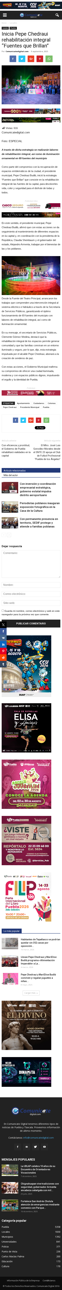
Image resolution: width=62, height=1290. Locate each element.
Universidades (9, 1241)
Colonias (52, 403)
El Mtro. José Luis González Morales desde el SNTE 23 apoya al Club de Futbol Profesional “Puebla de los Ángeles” (46, 452)
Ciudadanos (38, 403)
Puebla (13, 28)
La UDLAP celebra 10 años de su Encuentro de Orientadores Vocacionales (38, 1169)
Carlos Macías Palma (13, 1256)
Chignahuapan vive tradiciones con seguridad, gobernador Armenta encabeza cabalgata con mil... (40, 1187)
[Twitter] (35, 1147)
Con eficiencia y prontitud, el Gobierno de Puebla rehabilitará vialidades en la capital (16, 450)
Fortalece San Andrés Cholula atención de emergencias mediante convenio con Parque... (40, 1204)
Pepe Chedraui (10, 407)
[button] (57, 15)
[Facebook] (17, 1147)
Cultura (6, 511)
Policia (5, 1246)
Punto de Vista (9, 1251)
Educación (7, 1261)
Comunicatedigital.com (17, 51)
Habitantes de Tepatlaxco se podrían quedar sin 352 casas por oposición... (40, 942)
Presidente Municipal (29, 407)
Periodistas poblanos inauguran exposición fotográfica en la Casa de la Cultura (40, 507)
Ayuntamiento (23, 403)
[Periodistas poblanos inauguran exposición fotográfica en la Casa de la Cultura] (10, 507)
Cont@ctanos (49, 1280)
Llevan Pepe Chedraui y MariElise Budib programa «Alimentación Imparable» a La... (39, 960)
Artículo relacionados (15, 470)
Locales (5, 28)
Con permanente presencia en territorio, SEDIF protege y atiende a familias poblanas (39, 522)
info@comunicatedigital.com (38, 1137)
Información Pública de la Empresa (23, 1280)
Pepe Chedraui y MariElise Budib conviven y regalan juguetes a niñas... (38, 977)
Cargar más (29, 993)
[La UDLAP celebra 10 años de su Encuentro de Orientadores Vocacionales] (10, 1170)
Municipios (7, 1236)
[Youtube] (44, 1147)
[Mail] (26, 1147)
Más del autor (11, 475)
